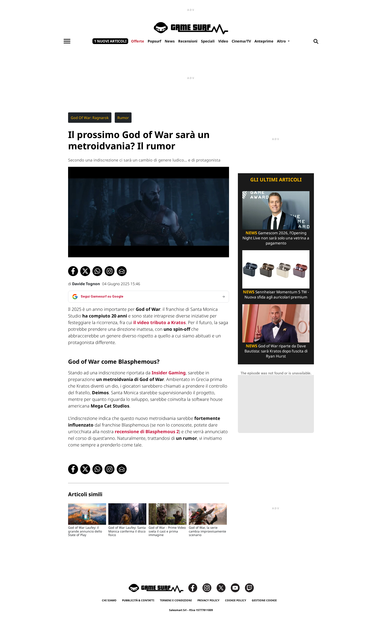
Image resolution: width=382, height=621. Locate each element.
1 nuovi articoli (110, 41)
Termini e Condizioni (176, 600)
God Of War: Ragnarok (90, 117)
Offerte (137, 41)
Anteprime (263, 41)
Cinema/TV (241, 41)
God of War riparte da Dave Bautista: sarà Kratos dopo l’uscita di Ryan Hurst (276, 351)
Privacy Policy (208, 600)
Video (223, 41)
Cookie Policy (235, 600)
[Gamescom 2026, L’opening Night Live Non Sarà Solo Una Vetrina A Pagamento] (275, 210)
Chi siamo (109, 600)
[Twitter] (223, 587)
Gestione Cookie (264, 600)
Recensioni (187, 41)
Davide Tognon (86, 283)
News (170, 41)
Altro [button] (282, 41)
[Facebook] (195, 587)
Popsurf (154, 41)
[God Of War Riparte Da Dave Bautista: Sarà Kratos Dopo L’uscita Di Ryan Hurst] (275, 323)
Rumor (123, 117)
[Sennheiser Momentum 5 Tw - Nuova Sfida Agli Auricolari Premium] (275, 269)
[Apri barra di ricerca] (315, 41)
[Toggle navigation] (67, 41)
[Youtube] (237, 587)
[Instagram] (209, 587)
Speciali (208, 41)
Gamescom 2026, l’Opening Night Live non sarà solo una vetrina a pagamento (276, 238)
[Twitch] (249, 587)
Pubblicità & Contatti (138, 600)
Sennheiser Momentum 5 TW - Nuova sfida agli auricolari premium (276, 294)
